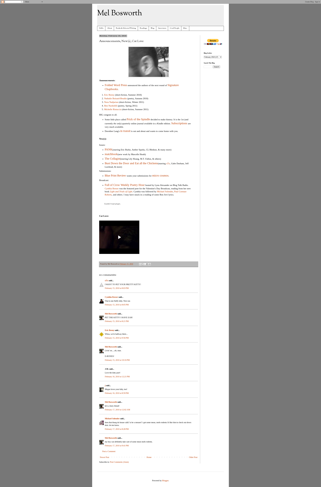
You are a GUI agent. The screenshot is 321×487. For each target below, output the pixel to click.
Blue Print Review (115, 175)
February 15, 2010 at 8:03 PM (117, 288)
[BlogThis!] (142, 264)
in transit (125, 131)
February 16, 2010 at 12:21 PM (117, 377)
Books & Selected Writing (126, 28)
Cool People (174, 28)
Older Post (193, 457)
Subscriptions (179, 123)
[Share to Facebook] (147, 264)
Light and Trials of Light (121, 191)
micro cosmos (160, 175)
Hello (101, 28)
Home (149, 457)
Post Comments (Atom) (119, 462)
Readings (143, 28)
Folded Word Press (116, 85)
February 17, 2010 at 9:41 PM (117, 446)
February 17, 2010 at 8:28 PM (117, 429)
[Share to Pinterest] (149, 264)
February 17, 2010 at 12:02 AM (117, 410)
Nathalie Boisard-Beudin (115, 98)
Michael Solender (165, 191)
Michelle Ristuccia (112, 109)
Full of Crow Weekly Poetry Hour (125, 185)
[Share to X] (145, 264)
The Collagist (112, 158)
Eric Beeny (109, 95)
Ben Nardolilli (110, 105)
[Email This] (140, 264)
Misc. (185, 28)
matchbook (111, 154)
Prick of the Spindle (138, 119)
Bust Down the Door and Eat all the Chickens (131, 163)
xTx (168, 163)
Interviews (162, 28)
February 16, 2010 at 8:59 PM (117, 393)
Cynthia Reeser (112, 188)
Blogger (165, 480)
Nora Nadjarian (111, 102)
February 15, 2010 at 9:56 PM (117, 338)
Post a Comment (108, 451)
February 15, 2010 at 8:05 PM (117, 305)
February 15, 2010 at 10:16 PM (117, 360)
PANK (108, 149)
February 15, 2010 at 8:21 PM (117, 321)
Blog (152, 28)
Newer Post (104, 457)
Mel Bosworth (119, 13)
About (109, 28)
